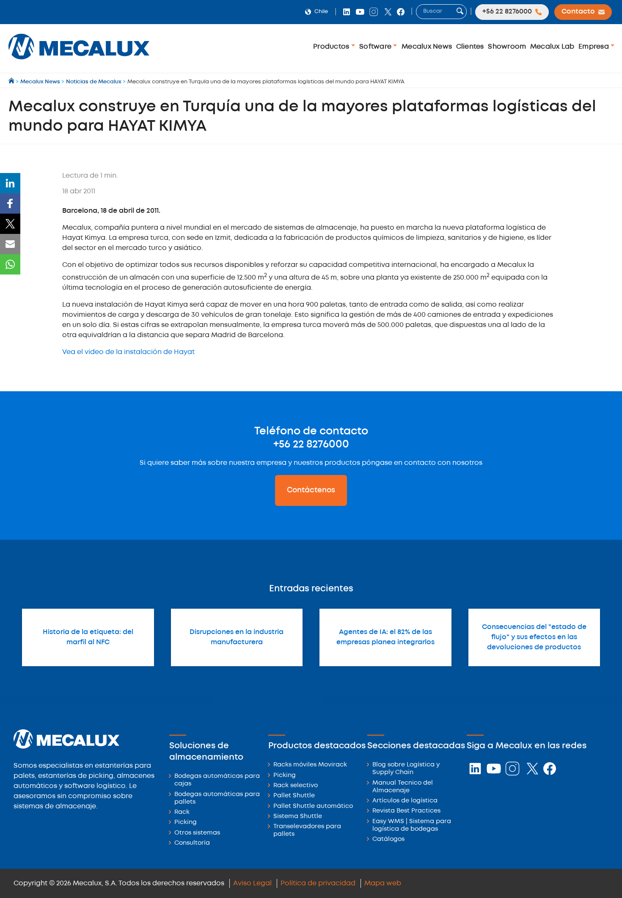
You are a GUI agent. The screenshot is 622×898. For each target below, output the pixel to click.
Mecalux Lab (552, 47)
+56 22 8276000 (311, 444)
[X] (10, 224)
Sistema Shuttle (297, 816)
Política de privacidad (318, 883)
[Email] (10, 244)
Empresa (594, 47)
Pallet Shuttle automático (313, 806)
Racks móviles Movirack (310, 765)
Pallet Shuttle (294, 796)
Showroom (507, 47)
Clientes (470, 47)
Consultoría (192, 843)
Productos (332, 47)
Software (376, 47)
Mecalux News (427, 47)
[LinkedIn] (10, 183)
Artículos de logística (405, 801)
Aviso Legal (252, 883)
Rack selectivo (295, 785)
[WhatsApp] (10, 264)
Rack (182, 812)
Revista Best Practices (406, 811)
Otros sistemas (197, 833)
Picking (185, 822)
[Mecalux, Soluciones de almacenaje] (78, 61)
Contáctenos (311, 490)
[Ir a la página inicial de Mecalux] (12, 82)
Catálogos (388, 839)
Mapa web (382, 883)
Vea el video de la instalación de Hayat (128, 352)
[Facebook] (10, 203)
